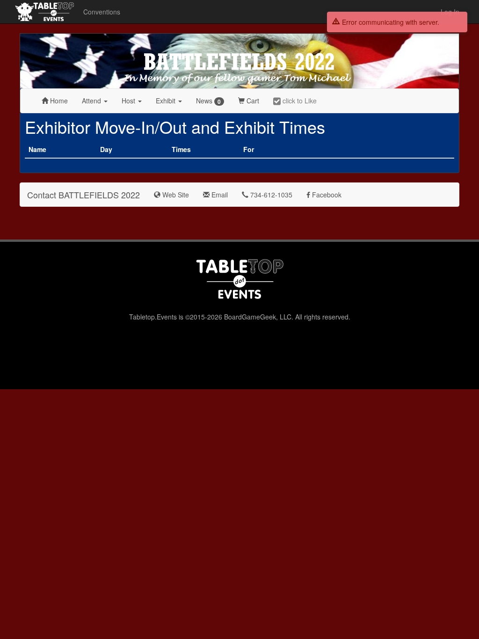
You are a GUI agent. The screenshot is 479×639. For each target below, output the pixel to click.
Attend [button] (92, 100)
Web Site (174, 194)
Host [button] (129, 100)
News (208, 101)
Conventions (101, 11)
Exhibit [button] (166, 100)
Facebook (325, 194)
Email (219, 194)
